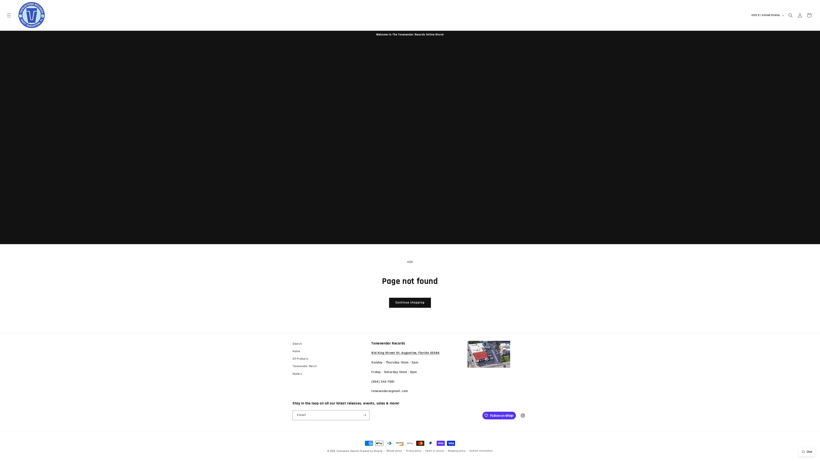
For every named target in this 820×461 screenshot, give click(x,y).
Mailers (297, 374)
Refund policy (394, 450)
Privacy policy (414, 450)
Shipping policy (457, 450)
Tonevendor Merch (305, 366)
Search (297, 344)
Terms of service (434, 450)
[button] (9, 15)
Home (296, 351)
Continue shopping (410, 303)
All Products (300, 359)
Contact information (481, 450)
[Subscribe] (364, 415)
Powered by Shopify (371, 451)
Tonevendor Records (348, 451)
